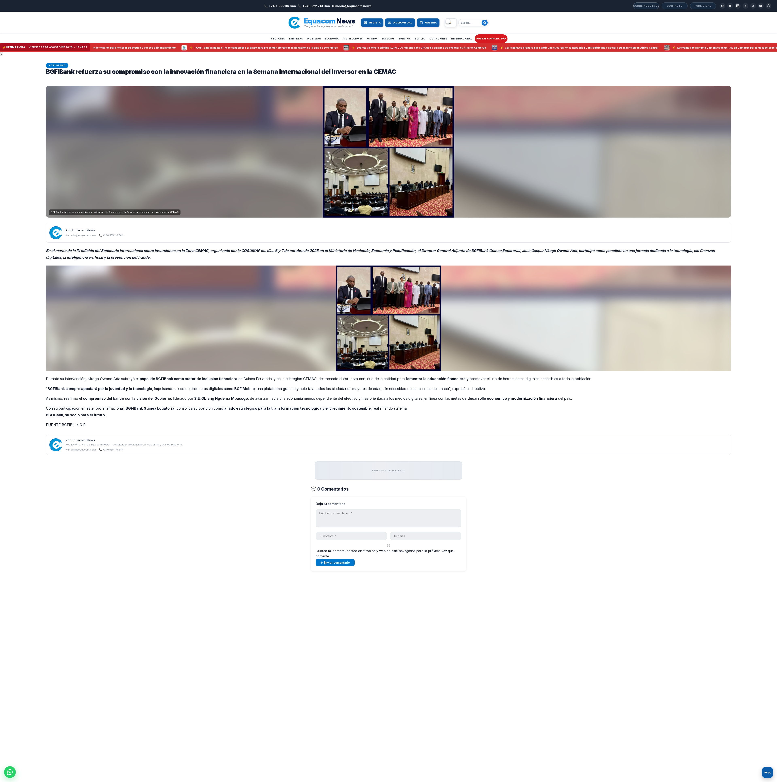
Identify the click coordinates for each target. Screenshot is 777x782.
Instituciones (353, 38)
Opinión (372, 38)
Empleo (420, 38)
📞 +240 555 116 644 (280, 5)
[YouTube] (761, 6)
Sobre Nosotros (646, 5)
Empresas (296, 38)
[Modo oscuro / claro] (451, 22)
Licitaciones (438, 38)
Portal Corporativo (491, 38)
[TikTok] (753, 6)
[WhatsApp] (768, 6)
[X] (745, 6)
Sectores (278, 38)
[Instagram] (730, 6)
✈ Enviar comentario (335, 562)
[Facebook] (722, 6)
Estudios (388, 38)
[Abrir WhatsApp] (10, 772)
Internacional (461, 38)
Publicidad (703, 5)
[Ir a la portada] (294, 23)
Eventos (405, 38)
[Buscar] (485, 23)
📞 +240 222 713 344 (314, 5)
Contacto (675, 5)
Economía (332, 38)
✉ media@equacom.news (352, 5)
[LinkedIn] (738, 6)
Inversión (314, 38)
